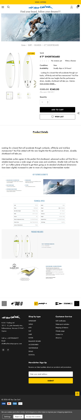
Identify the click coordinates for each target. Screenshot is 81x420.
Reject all (18, 416)
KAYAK (31, 338)
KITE (30, 327)
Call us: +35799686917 (10, 338)
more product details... (48, 84)
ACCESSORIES (33, 344)
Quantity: (43, 97)
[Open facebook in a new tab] (8, 350)
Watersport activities (62, 324)
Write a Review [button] (70, 61)
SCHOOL (32, 355)
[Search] (8, 7)
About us (59, 338)
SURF (30, 334)
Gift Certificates (61, 321)
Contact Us (59, 334)
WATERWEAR (33, 348)
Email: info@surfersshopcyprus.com (12, 342)
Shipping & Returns (62, 327)
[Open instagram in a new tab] (3, 350)
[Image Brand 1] (17, 303)
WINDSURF (32, 321)
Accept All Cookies (33, 416)
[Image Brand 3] (64, 303)
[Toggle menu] (3, 7)
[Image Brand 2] (40, 303)
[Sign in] (71, 7)
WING (31, 324)
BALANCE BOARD (35, 341)
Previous (4, 303)
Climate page (60, 331)
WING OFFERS (40, 2)
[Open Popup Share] (78, 113)
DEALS (31, 351)
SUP (30, 331)
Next (76, 303)
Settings (7, 416)
